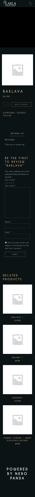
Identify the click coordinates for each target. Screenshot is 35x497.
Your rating (10, 180)
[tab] (17, 133)
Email (8, 232)
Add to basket (21, 104)
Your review (10, 186)
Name (8, 222)
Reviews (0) (17, 133)
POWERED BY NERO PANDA (17, 474)
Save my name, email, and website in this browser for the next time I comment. (17, 245)
